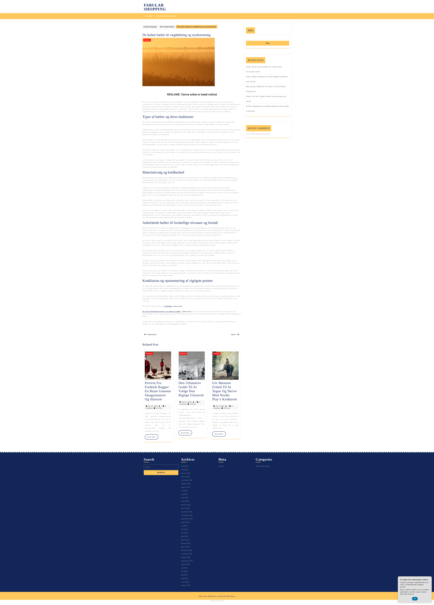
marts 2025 (185, 501)
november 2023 (186, 554)
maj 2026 (184, 466)
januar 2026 (185, 477)
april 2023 (184, 578)
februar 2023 (185, 585)
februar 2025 (185, 505)
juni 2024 (184, 529)
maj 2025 (184, 494)
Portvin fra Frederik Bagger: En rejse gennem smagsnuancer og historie (158, 391)
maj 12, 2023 (186, 402)
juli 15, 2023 (152, 406)
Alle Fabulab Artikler (166, 16)
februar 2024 (185, 543)
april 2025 (184, 498)
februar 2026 (185, 473)
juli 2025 (184, 491)
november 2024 (186, 515)
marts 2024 (185, 540)
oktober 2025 (186, 484)
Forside (149, 16)
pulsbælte (168, 306)
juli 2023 (184, 568)
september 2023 (187, 561)
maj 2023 (184, 575)
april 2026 (184, 470)
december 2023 (186, 550)
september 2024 (187, 519)
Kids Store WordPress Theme (211, 596)
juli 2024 (184, 526)
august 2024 (185, 522)
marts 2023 (185, 582)
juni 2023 (184, 571)
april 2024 (184, 536)
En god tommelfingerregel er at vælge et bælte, (161, 311)
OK (415, 599)
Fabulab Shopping (155, 7)
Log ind (221, 466)
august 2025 (185, 487)
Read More (152, 437)
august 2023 (185, 564)
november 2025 (186, 480)
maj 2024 (184, 533)
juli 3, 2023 (220, 406)
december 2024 (186, 512)
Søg (250, 30)
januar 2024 (185, 547)
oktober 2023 (186, 557)
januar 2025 (185, 508)
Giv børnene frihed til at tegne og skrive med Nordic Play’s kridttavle (224, 391)
